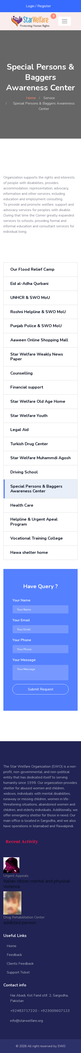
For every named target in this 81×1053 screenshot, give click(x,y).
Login (30, 6)
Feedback (14, 954)
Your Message (24, 659)
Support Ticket (18, 972)
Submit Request (40, 689)
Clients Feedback (20, 963)
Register (44, 6)
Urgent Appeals (16, 875)
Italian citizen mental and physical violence (36, 884)
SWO (61, 1046)
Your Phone (21, 640)
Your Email (21, 620)
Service (49, 98)
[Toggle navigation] (64, 21)
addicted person (19, 923)
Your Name (21, 600)
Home (31, 98)
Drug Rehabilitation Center (24, 917)
